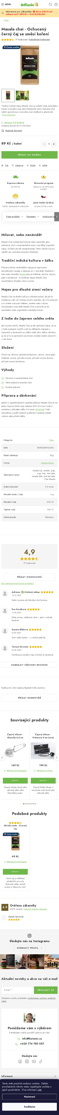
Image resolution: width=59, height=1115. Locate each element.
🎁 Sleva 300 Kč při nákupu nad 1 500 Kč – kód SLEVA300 (29, 13)
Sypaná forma (47, 462)
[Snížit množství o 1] (44, 144)
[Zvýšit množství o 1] (53, 144)
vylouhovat (39, 409)
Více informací (8, 115)
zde (40, 1089)
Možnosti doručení (13, 130)
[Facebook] (20, 1061)
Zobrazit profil (28, 948)
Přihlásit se (46, 990)
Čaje (51, 440)
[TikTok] (40, 1061)
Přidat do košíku (29, 154)
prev (2, 757)
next (56, 757)
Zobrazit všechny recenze (29, 665)
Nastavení (29, 1096)
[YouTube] (34, 1061)
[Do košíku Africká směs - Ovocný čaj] (15, 872)
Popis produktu (13, 216)
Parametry (31, 216)
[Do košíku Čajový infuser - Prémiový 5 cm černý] (43, 781)
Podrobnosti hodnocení (39, 39)
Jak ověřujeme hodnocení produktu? (17, 583)
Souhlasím (29, 1106)
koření (23, 274)
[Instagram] (27, 1061)
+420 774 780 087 (32, 1044)
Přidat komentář (29, 697)
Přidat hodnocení (29, 577)
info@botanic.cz (32, 1039)
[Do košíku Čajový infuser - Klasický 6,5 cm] (15, 781)
